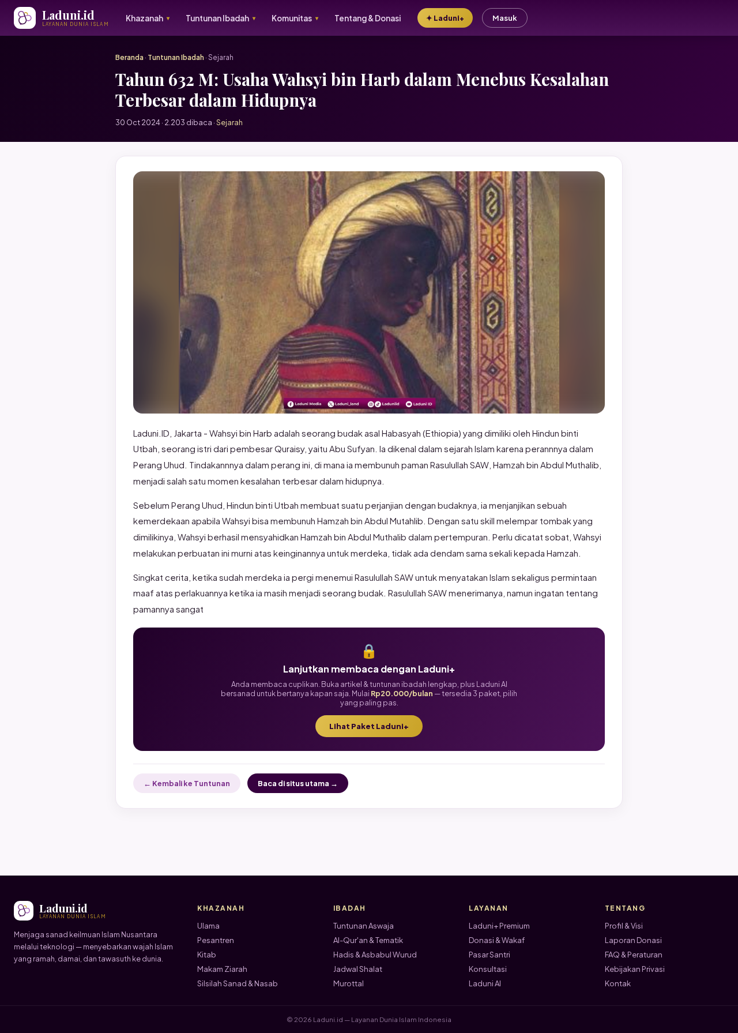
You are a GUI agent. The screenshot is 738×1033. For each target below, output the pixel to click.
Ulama (208, 925)
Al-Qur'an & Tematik (368, 940)
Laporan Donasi (633, 940)
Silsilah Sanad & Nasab (237, 983)
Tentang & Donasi (367, 18)
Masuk (504, 17)
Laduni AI (485, 983)
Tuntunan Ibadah (176, 57)
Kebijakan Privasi (635, 969)
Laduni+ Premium (499, 925)
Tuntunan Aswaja (363, 925)
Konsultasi (488, 969)
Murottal (348, 983)
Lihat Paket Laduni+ (369, 726)
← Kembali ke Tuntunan (187, 783)
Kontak (618, 983)
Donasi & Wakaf (497, 940)
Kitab (206, 954)
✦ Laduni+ (445, 17)
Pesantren (215, 940)
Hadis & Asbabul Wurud (375, 954)
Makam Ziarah (222, 969)
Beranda (129, 57)
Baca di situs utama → (298, 783)
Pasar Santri (489, 954)
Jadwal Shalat (357, 969)
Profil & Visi (624, 925)
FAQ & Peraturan (633, 954)
